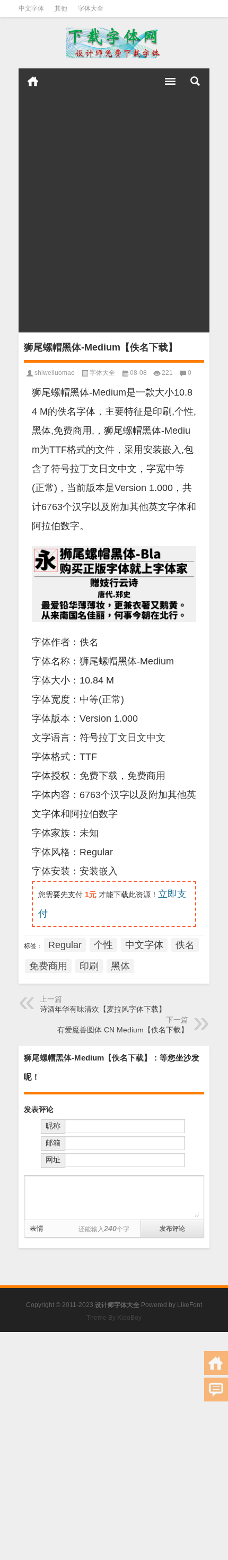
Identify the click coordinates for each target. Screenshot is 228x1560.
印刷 (89, 966)
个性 (103, 945)
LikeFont (189, 1305)
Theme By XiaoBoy (114, 1317)
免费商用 (48, 966)
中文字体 (31, 8)
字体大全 (90, 8)
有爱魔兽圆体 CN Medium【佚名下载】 (122, 1030)
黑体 (120, 966)
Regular (65, 945)
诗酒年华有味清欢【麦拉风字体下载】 (103, 1009)
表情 (36, 1228)
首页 (33, 81)
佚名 (185, 945)
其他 (61, 8)
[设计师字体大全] (114, 43)
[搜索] (195, 81)
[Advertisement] (114, 213)
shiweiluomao (54, 372)
